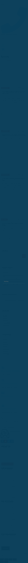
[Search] (24, 280)
